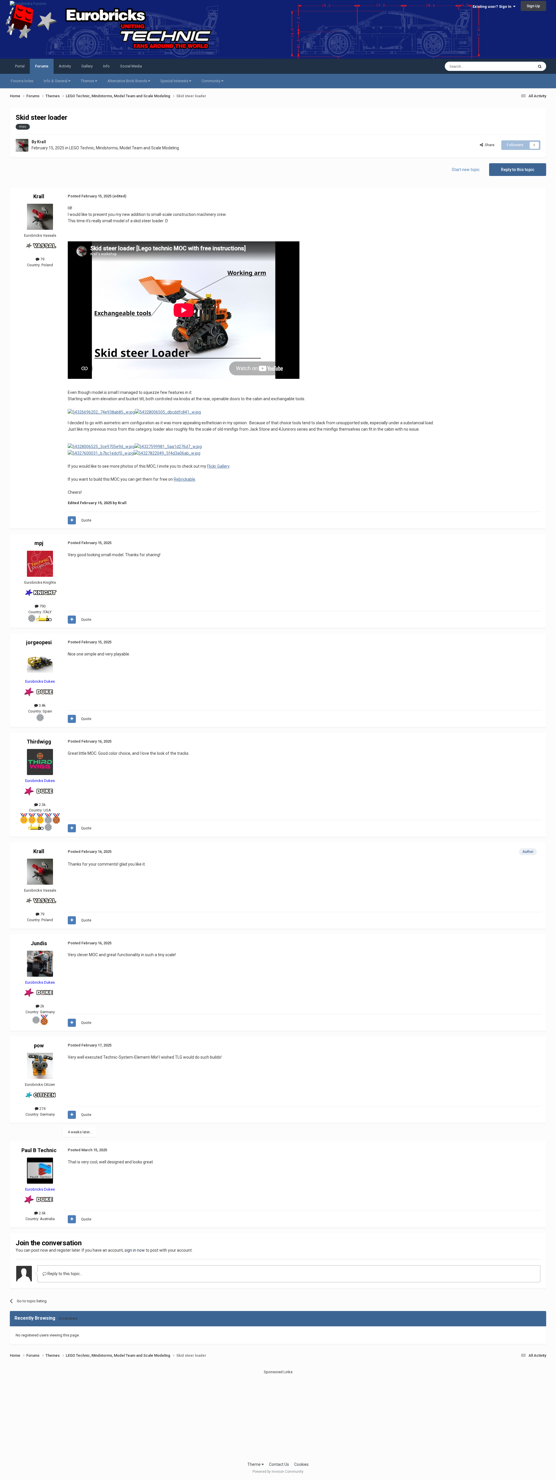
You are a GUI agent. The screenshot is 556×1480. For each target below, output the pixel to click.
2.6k (42, 1213)
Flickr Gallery (218, 466)
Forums (41, 66)
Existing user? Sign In (493, 6)
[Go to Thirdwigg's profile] (40, 762)
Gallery (87, 66)
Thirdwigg (39, 742)
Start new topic (466, 169)
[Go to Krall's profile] (22, 145)
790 (42, 606)
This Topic (517, 66)
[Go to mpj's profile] (40, 564)
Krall (41, 141)
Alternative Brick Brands (127, 81)
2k (41, 1006)
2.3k (42, 805)
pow (39, 1045)
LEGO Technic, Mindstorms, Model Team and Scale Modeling (124, 148)
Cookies (301, 1464)
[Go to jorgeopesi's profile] (40, 663)
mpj (38, 543)
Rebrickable (184, 479)
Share (488, 145)
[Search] (539, 66)
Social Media (131, 66)
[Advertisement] (278, 1415)
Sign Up (533, 6)
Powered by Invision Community (278, 1472)
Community (211, 81)
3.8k (42, 705)
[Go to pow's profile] (40, 1066)
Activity (65, 66)
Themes (88, 81)
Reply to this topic (517, 169)
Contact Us (279, 1464)
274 (42, 1108)
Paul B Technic (38, 1150)
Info (106, 66)
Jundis (39, 943)
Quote (86, 520)
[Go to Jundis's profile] (40, 964)
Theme (254, 1464)
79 (41, 259)
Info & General (56, 81)
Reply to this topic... (64, 1273)
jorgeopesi (39, 642)
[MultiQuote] (72, 520)
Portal (20, 66)
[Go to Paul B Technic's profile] (40, 1171)
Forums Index (22, 81)
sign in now (135, 1250)
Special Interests (174, 81)
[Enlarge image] (101, 412)
